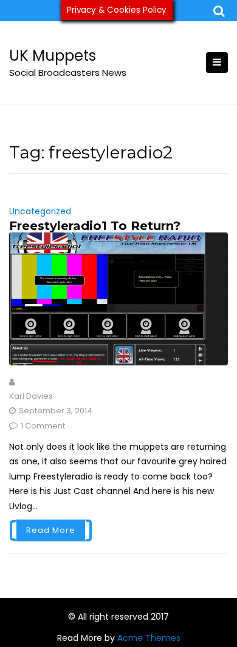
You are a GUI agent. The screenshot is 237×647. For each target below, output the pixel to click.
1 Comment (43, 426)
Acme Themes (148, 638)
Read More (50, 530)
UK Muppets (52, 56)
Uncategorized (40, 211)
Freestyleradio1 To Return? (94, 225)
